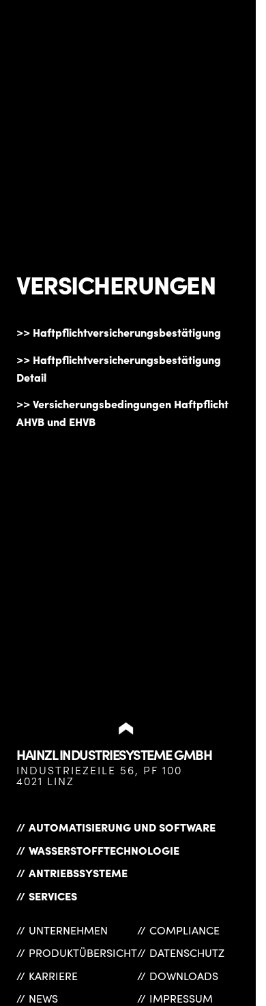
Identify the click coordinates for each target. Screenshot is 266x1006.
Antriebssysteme (78, 872)
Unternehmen (68, 930)
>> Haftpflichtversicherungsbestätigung (118, 331)
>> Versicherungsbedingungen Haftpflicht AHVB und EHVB (122, 412)
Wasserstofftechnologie (104, 849)
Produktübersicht (83, 952)
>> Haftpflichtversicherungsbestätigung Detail (118, 368)
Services (53, 895)
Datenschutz (186, 952)
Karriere (53, 976)
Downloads (183, 976)
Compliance (184, 930)
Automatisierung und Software (122, 826)
